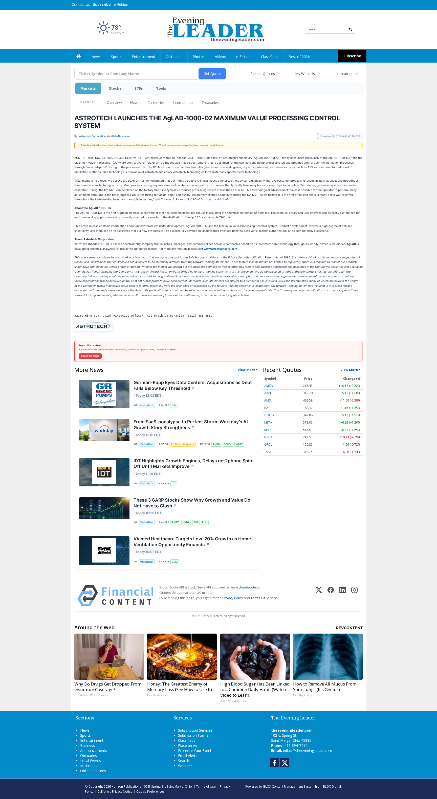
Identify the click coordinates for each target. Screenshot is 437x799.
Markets (88, 88)
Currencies (156, 102)
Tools (161, 88)
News (134, 102)
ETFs (139, 88)
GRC (174, 405)
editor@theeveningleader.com (307, 750)
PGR (195, 522)
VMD (175, 561)
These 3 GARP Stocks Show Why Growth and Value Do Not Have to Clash (192, 502)
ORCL (268, 444)
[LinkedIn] (342, 596)
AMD (267, 400)
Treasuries (210, 102)
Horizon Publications (126, 786)
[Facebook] (330, 596)
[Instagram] (354, 596)
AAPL (268, 393)
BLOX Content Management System (288, 786)
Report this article (90, 356)
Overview (114, 102)
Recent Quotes (262, 73)
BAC (267, 408)
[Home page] (215, 29)
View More (246, 369)
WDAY (239, 444)
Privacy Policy (232, 598)
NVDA (186, 522)
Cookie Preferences (150, 791)
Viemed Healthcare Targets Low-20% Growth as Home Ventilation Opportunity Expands (192, 541)
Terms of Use (206, 786)
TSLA (267, 452)
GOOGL (228, 444)
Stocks (115, 88)
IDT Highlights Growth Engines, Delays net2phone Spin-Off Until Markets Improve (194, 463)
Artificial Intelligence (182, 444)
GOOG (269, 415)
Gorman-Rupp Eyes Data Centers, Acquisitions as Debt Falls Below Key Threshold (193, 385)
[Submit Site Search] (350, 29)
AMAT (175, 522)
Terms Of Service (264, 598)
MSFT (268, 430)
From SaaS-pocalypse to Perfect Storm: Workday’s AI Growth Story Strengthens (191, 424)
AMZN (216, 444)
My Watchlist (305, 73)
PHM (205, 522)
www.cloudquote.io (245, 587)
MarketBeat (147, 405)
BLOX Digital (332, 786)
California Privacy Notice (114, 791)
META (268, 422)
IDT (174, 483)
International (183, 102)
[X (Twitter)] (319, 596)
